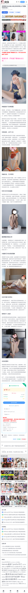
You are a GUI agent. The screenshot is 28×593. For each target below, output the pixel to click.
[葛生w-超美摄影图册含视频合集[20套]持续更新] (20, 475)
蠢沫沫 (8, 574)
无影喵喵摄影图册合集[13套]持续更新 (10, 550)
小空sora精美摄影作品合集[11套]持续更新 (11, 546)
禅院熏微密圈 (21, 435)
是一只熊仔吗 (21, 570)
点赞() (24, 439)
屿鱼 (8, 568)
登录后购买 (14, 402)
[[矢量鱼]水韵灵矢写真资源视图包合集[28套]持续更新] (7, 500)
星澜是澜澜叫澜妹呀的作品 (13, 570)
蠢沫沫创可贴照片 (17, 574)
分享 (15, 439)
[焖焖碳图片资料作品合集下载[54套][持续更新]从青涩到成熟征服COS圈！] (7, 488)
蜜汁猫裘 (3, 574)
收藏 (19, 439)
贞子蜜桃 (19, 579)
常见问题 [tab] (12, 12)
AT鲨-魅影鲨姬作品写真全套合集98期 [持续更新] (20, 494)
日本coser (18, 568)
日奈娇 (14, 568)
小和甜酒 (5, 568)
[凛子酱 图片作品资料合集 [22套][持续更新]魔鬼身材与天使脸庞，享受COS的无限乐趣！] (7, 463)
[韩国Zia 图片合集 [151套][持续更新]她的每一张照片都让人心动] (20, 500)
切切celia (13, 566)
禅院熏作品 (15, 435)
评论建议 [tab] (18, 12)
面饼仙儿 (17, 583)
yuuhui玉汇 (17, 564)
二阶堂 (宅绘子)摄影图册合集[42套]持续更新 (11, 548)
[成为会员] (14, 17)
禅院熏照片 (4, 436)
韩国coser (21, 583)
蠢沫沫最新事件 (11, 579)
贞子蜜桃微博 (23, 579)
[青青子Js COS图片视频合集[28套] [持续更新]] (7, 475)
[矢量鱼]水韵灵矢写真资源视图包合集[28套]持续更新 (7, 507)
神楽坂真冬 (23, 572)
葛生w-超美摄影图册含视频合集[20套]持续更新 (20, 482)
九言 (23, 564)
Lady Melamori (13, 562)
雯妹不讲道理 (12, 583)
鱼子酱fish (7, 585)
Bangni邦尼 (4, 562)
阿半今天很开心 (13, 581)
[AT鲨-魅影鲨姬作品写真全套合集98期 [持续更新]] (20, 488)
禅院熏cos (10, 435)
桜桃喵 (11, 572)
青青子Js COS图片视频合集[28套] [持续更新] (7, 482)
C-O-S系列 (10, 9)
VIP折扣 (14, 393)
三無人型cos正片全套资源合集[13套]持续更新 (12, 552)
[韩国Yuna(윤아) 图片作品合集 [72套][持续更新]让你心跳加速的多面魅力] (20, 463)
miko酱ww (18, 562)
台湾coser (18, 566)
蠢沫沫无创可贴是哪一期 (14, 577)
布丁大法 (10, 568)
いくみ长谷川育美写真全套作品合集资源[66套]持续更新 (14, 554)
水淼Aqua (15, 572)
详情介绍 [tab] (5, 12)
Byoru (8, 562)
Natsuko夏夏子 (7, 564)
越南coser (5, 582)
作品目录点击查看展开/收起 (10, 65)
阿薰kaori (19, 581)
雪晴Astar (8, 583)
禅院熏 (5, 435)
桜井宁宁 (8, 572)
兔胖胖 (8, 566)
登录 (23, 1)
